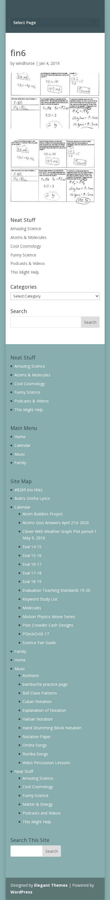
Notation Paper (37, 736)
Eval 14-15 (32, 546)
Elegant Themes (51, 885)
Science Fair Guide (39, 642)
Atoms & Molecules (28, 237)
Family (20, 462)
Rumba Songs (35, 754)
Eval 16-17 (32, 564)
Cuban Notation (37, 701)
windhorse (25, 63)
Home (20, 436)
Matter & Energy (38, 804)
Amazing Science (25, 228)
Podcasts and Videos (42, 813)
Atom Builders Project (43, 514)
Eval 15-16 (32, 555)
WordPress (21, 892)
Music (19, 454)
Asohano (31, 675)
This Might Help (24, 272)
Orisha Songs (35, 745)
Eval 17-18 (32, 573)
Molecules (32, 607)
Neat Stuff (23, 771)
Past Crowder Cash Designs (48, 625)
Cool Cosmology (25, 246)
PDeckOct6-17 (36, 634)
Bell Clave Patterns (40, 693)
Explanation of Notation (44, 710)
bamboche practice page (45, 684)
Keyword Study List (40, 599)
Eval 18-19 (32, 581)
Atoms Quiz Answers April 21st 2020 (56, 522)
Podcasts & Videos (27, 263)
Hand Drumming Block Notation (52, 727)
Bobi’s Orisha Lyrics (32, 498)
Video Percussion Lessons (46, 762)
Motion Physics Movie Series (49, 616)
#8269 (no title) (28, 489)
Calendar (22, 445)
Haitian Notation (38, 719)
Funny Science (23, 255)
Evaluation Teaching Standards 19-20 (56, 590)
